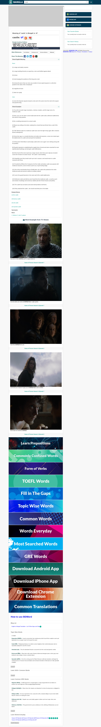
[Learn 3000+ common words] (36, 524)
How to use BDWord (21, 616)
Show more (35, 48)
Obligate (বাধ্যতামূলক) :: (17, 688)
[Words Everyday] (36, 537)
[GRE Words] (36, 562)
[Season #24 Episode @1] (50, 718)
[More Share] (36, 57)
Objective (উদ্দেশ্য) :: (16, 682)
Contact (90, 51)
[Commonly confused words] (36, 461)
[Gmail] (33, 57)
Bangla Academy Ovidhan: (19, 42)
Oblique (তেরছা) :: (16, 693)
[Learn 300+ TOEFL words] (36, 486)
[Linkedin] (31, 57)
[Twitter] (28, 57)
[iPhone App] (36, 587)
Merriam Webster (44, 52)
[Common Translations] (36, 612)
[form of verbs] (36, 474)
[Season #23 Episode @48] (55, 718)
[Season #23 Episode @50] (52, 718)
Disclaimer (84, 51)
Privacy (79, 51)
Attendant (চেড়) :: (16, 649)
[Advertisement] (35, 16)
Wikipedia (52, 52)
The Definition (26, 52)
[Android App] (36, 574)
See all (12, 666)
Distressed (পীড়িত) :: (17, 653)
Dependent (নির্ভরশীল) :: (17, 638)
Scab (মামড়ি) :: (15, 644)
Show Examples (35, 106)
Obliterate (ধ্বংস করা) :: (17, 699)
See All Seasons (14, 722)
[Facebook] (25, 57)
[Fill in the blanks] (36, 499)
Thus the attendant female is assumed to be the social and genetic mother (34, 649)
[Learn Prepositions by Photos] (36, 449)
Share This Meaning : (17, 56)
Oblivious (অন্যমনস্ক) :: (17, 705)
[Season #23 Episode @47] (57, 718)
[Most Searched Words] (36, 549)
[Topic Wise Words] (36, 512)
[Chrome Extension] (36, 599)
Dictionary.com (35, 52)
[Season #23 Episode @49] (53, 718)
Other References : (17, 52)
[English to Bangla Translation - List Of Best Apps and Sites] (40, 627)
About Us (73, 51)
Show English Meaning (35, 59)
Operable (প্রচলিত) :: (17, 659)
